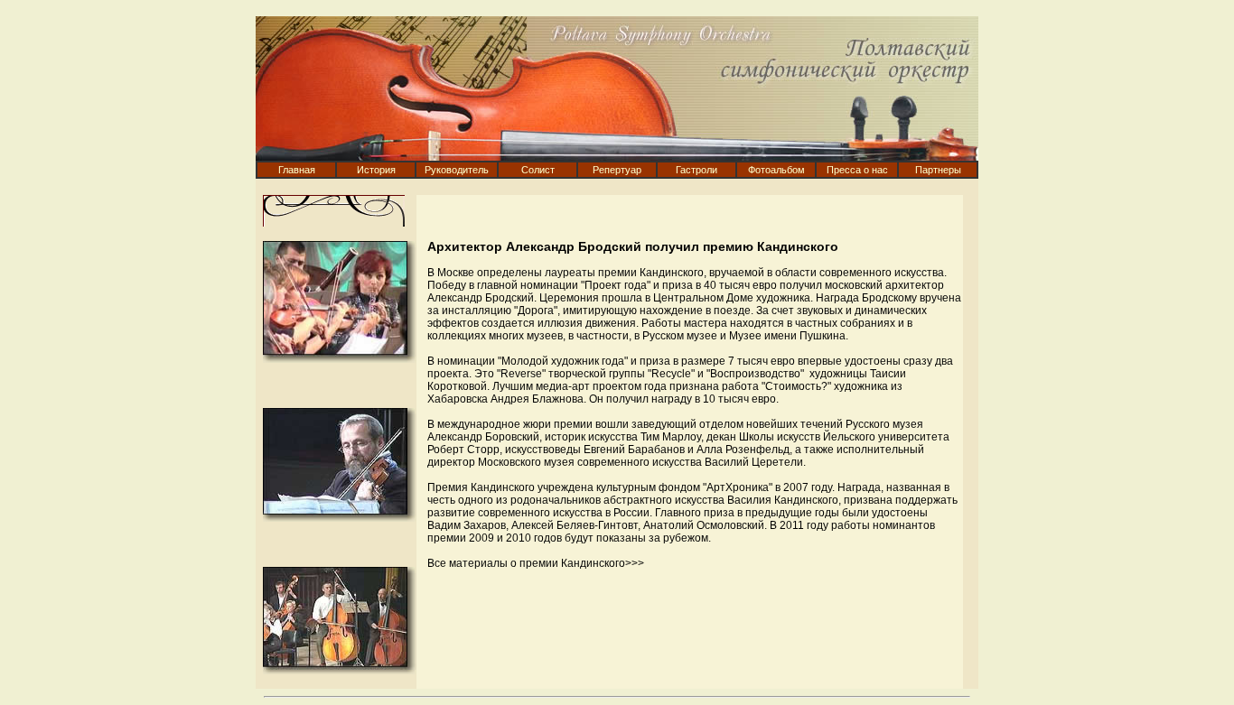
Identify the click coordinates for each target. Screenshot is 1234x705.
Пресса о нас (857, 169)
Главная (296, 169)
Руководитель (457, 169)
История (376, 169)
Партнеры (938, 169)
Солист (538, 169)
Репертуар (617, 169)
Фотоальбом (776, 169)
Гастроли (696, 169)
